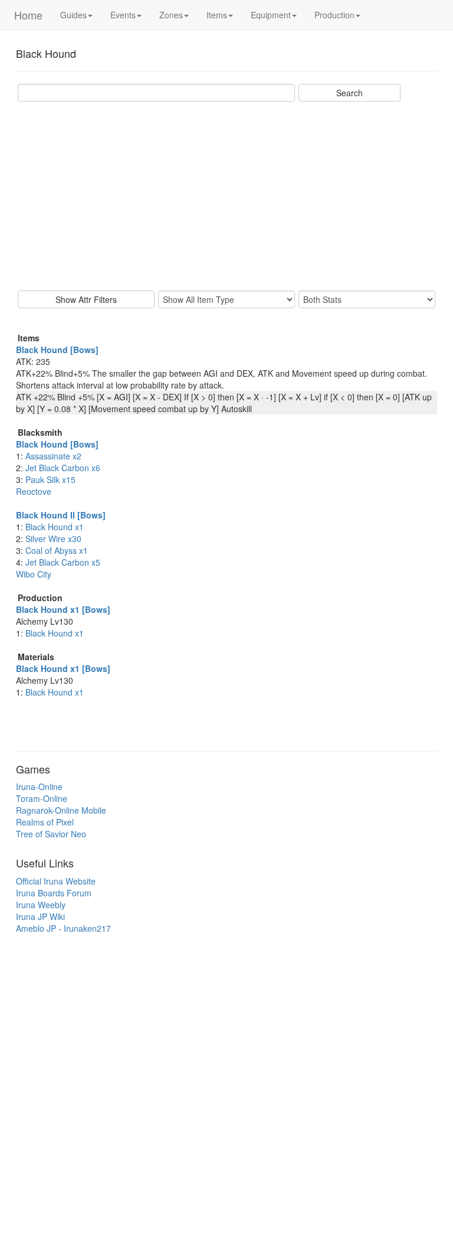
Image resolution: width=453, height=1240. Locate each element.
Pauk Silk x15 (50, 479)
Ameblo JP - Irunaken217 (63, 928)
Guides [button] (73, 15)
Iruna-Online (39, 786)
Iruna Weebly (40, 905)
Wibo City (33, 574)
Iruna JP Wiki (40, 916)
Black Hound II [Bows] (61, 515)
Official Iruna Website (56, 881)
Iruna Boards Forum (53, 893)
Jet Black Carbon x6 (62, 468)
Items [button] (216, 15)
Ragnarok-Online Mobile (61, 810)
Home (28, 14)
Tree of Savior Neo (51, 834)
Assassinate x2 (53, 456)
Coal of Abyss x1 (56, 550)
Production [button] (334, 15)
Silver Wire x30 (53, 538)
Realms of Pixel (45, 822)
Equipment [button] (271, 15)
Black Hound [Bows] (57, 349)
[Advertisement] (226, 196)
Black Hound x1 (54, 527)
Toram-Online (41, 798)
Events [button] (123, 15)
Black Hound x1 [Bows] (63, 609)
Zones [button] (171, 15)
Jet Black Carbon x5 (62, 562)
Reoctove (33, 491)
